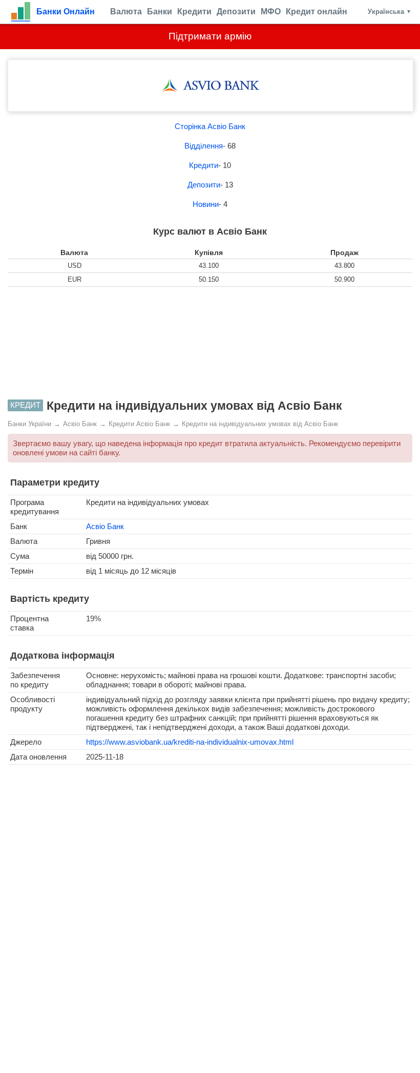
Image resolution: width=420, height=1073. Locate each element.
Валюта (126, 11)
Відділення (203, 145)
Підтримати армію (210, 36)
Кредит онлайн (316, 11)
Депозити (236, 11)
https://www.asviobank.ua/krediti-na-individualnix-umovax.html (189, 742)
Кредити (194, 11)
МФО (271, 11)
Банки (159, 11)
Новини (206, 204)
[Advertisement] (210, 343)
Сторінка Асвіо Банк (210, 126)
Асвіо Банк (105, 526)
